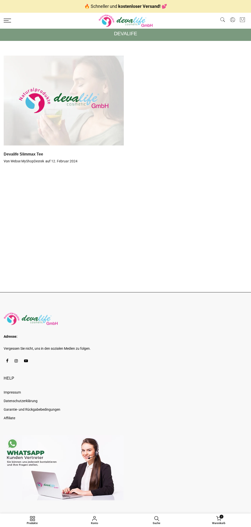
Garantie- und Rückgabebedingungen (32, 409)
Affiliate (9, 418)
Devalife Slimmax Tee (23, 154)
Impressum (12, 392)
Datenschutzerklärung (21, 401)
